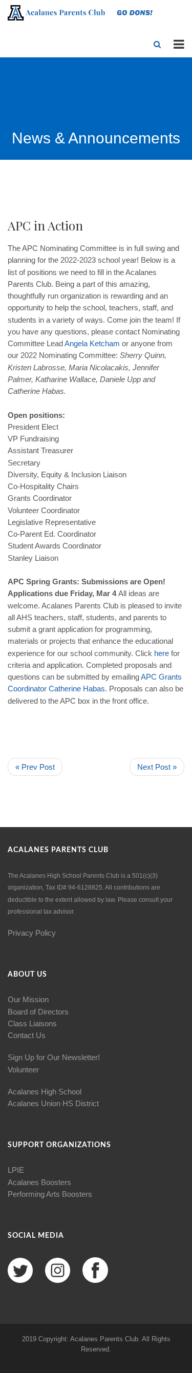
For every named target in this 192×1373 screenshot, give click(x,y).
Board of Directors (38, 1011)
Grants (170, 676)
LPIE (16, 1170)
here (161, 653)
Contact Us (27, 1035)
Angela (76, 343)
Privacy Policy (32, 932)
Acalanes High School (44, 1091)
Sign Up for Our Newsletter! (54, 1057)
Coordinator (27, 688)
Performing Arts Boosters (50, 1194)
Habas (94, 688)
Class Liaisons (32, 1023)
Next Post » (157, 767)
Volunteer (23, 1069)
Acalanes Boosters (39, 1182)
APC (149, 676)
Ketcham (105, 343)
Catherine (65, 688)
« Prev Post (35, 767)
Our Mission (28, 999)
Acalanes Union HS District (53, 1103)
